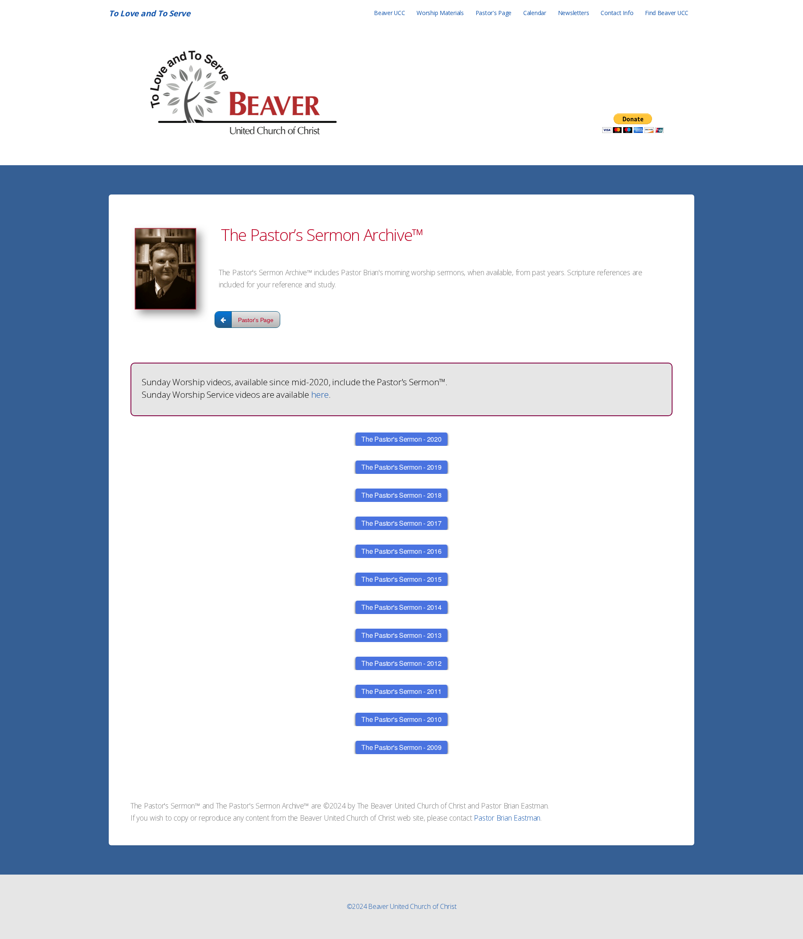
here (320, 394)
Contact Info (617, 13)
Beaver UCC (389, 13)
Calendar (534, 13)
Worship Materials (440, 13)
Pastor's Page (494, 13)
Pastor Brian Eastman (507, 818)
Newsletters (573, 13)
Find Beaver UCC (666, 13)
